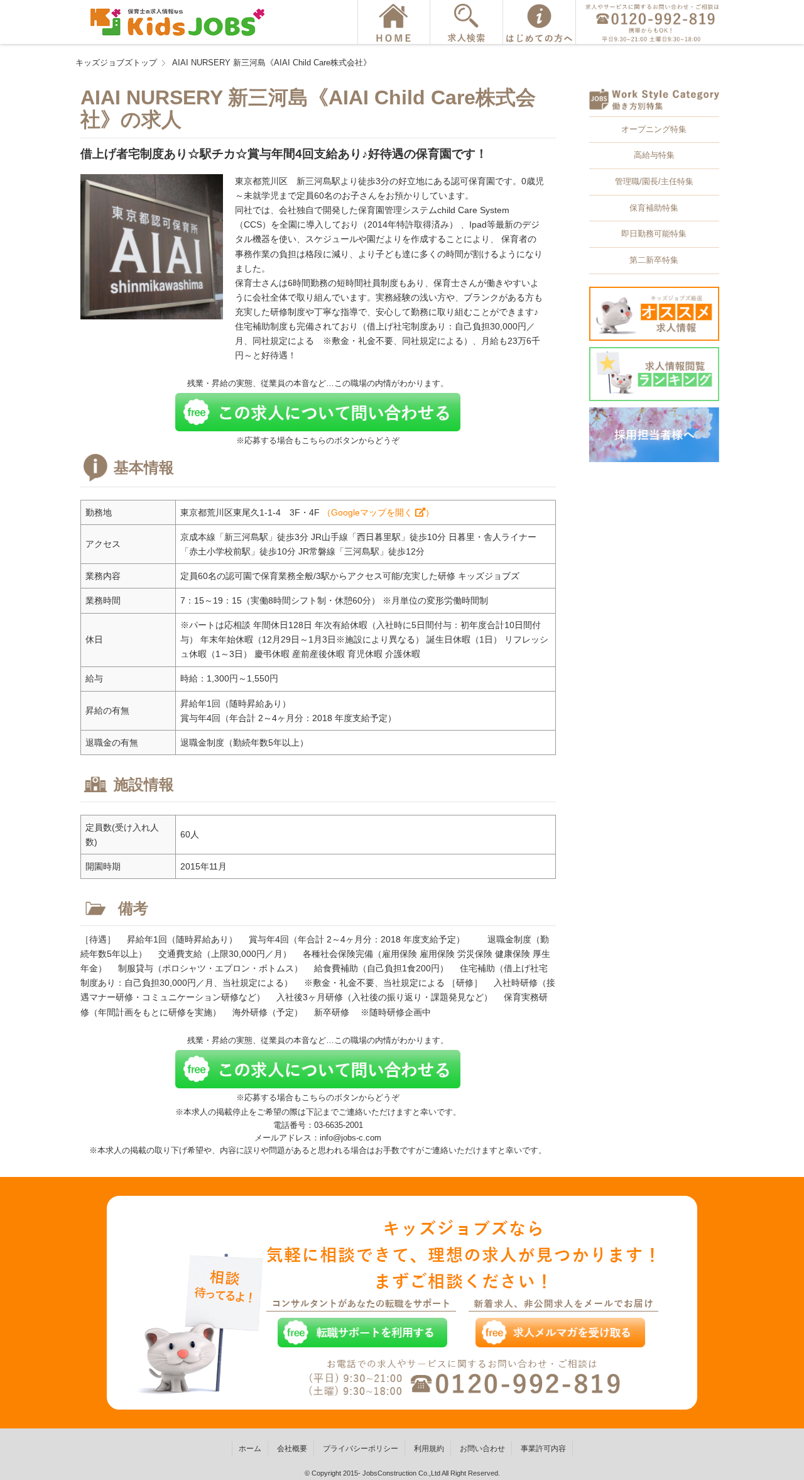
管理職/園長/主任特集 (654, 181)
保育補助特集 (653, 208)
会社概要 (292, 1448)
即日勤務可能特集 (654, 233)
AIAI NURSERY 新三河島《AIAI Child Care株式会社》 (271, 62)
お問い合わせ (482, 1448)
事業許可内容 (543, 1448)
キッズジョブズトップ (116, 62)
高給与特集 (654, 155)
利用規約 (429, 1448)
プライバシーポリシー (360, 1448)
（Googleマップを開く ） (378, 512)
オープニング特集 (654, 129)
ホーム (250, 1448)
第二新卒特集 (653, 260)
